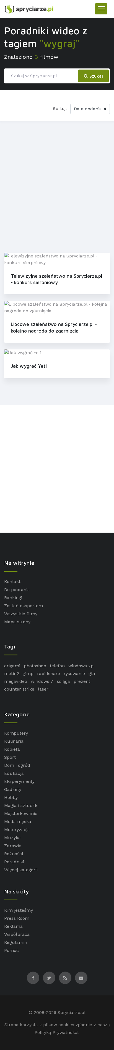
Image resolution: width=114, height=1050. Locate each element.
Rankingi (13, 597)
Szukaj (95, 75)
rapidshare (48, 673)
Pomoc (11, 950)
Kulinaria (14, 741)
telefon (57, 665)
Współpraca (17, 934)
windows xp (81, 665)
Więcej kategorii (21, 869)
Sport (10, 757)
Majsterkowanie (20, 813)
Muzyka (12, 837)
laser (43, 689)
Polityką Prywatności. (57, 1032)
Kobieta (12, 749)
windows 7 (42, 681)
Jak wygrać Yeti (29, 366)
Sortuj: (60, 108)
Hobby (11, 797)
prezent (82, 681)
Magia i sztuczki (21, 805)
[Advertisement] (57, 186)
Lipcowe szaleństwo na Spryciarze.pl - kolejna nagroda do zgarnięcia (54, 327)
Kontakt (12, 581)
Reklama (13, 926)
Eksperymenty (19, 781)
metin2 (11, 673)
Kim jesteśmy (18, 910)
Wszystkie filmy (20, 613)
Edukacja (14, 773)
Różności (13, 853)
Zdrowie (12, 845)
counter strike (19, 689)
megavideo (15, 681)
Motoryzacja (17, 829)
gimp (28, 673)
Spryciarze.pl (72, 1012)
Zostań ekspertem (23, 605)
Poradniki (14, 861)
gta (92, 673)
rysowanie (74, 673)
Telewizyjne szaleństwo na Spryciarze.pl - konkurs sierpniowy (56, 279)
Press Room (16, 918)
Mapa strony (17, 621)
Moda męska (17, 821)
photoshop (35, 665)
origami (12, 665)
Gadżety (12, 789)
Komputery (16, 733)
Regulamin (15, 942)
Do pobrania (17, 589)
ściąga (63, 681)
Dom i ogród (17, 765)
